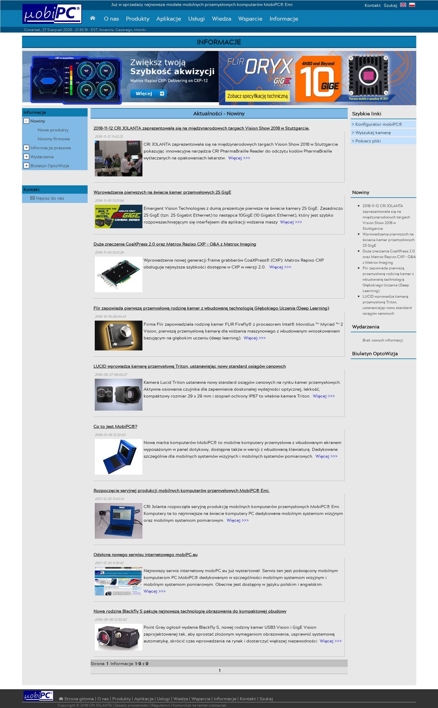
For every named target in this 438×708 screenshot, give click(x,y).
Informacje (284, 18)
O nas (111, 18)
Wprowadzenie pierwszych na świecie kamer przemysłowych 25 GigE (162, 192)
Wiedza (221, 18)
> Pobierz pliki (366, 140)
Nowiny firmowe (54, 138)
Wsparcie (250, 18)
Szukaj (390, 5)
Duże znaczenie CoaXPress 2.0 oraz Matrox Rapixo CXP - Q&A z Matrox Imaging (175, 243)
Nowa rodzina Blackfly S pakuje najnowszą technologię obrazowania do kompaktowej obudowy (190, 611)
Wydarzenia (42, 156)
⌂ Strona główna (76, 699)
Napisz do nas (47, 198)
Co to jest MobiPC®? (115, 426)
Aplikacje (168, 18)
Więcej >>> (239, 157)
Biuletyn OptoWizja (49, 165)
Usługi (196, 18)
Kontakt (373, 5)
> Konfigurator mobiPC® (377, 124)
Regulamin (160, 705)
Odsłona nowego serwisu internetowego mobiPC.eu (146, 554)
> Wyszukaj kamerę (371, 132)
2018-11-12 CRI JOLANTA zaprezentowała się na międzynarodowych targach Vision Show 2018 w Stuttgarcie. (202, 128)
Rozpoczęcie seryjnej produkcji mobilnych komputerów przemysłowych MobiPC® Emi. (182, 490)
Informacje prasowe (50, 147)
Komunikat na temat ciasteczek (200, 705)
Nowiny (37, 120)
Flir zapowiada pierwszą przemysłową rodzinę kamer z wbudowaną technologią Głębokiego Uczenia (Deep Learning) (211, 308)
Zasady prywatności (132, 705)
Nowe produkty (53, 129)
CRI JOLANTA (100, 705)
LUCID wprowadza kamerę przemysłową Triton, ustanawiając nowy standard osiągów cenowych (190, 366)
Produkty (137, 18)
